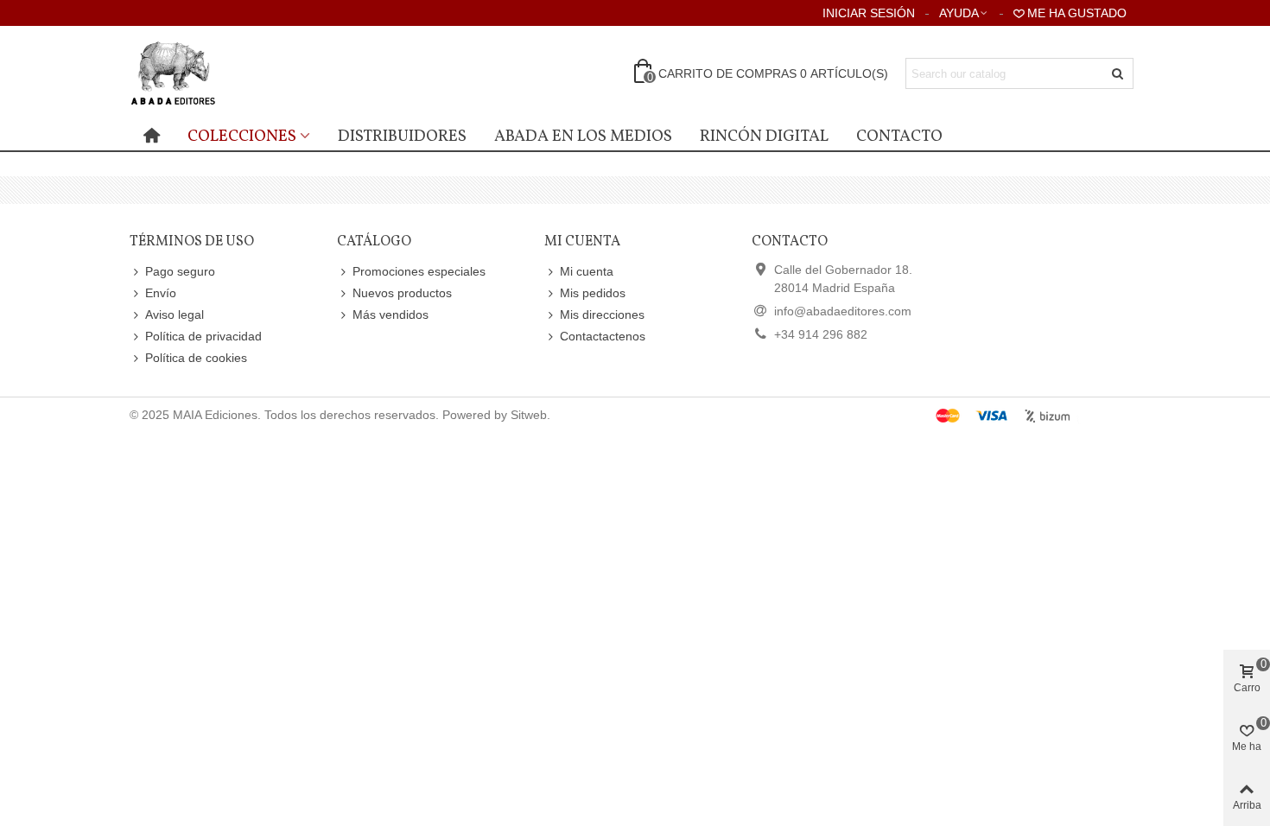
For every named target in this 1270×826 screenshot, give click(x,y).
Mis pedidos (592, 293)
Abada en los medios (583, 136)
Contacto (899, 136)
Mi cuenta (586, 271)
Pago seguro (180, 271)
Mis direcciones (602, 314)
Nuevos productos (402, 293)
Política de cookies (196, 358)
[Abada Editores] (225, 73)
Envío (160, 293)
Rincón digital (764, 136)
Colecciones (241, 136)
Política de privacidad (203, 336)
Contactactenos (602, 336)
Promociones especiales (419, 271)
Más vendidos (390, 314)
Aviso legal (174, 314)
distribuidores (402, 136)
